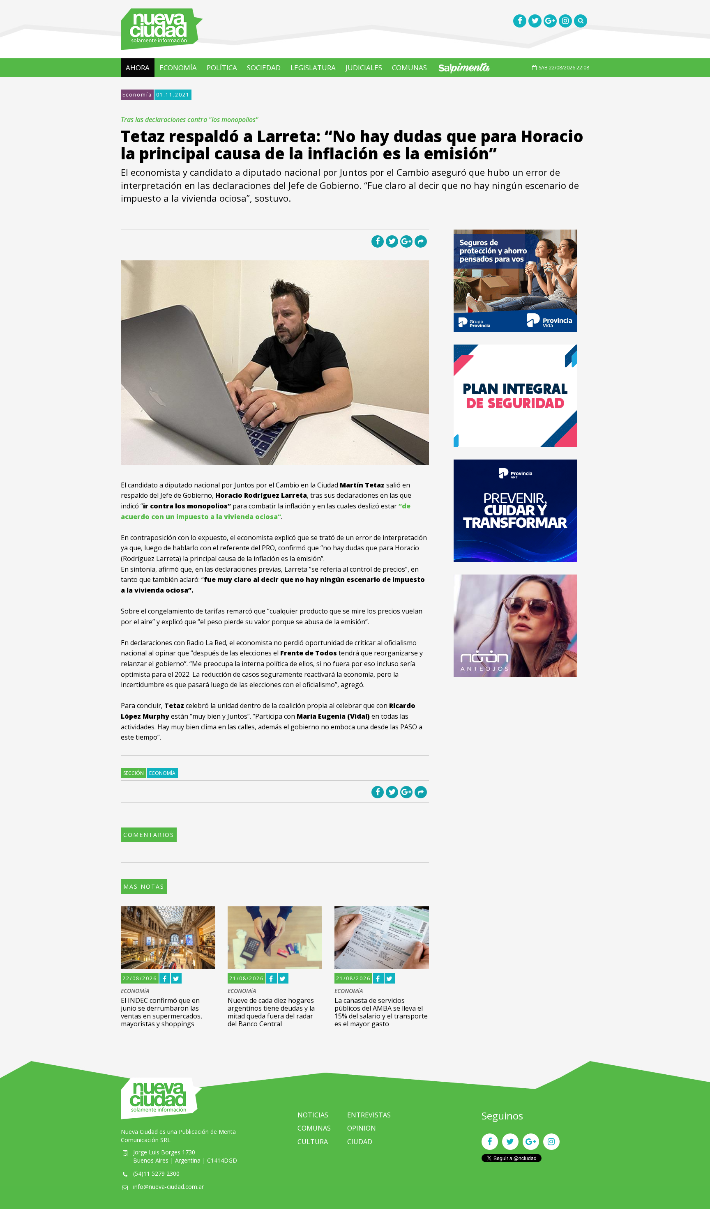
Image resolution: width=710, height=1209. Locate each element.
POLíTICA (222, 67)
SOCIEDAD (264, 67)
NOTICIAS (312, 1114)
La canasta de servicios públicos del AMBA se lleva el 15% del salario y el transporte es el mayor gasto (381, 1012)
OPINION (361, 1128)
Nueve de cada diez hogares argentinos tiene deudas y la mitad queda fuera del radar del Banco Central (271, 1012)
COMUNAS (409, 67)
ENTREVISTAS (369, 1114)
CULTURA (312, 1141)
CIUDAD (359, 1141)
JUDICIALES (364, 67)
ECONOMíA (178, 67)
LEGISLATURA (313, 67)
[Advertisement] (515, 747)
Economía (137, 94)
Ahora (138, 67)
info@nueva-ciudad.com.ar (168, 1187)
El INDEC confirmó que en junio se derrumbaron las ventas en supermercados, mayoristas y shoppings (161, 1012)
